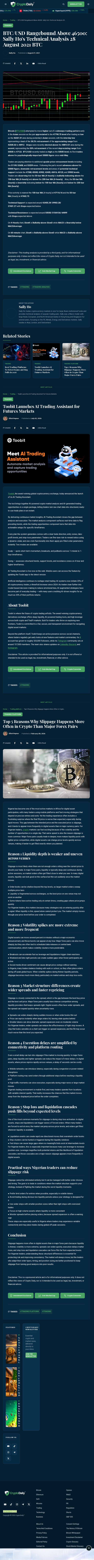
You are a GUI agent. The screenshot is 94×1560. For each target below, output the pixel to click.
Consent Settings (72, 1524)
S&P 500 (69, 1517)
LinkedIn (64, 644)
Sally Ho (25, 306)
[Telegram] (14, 1452)
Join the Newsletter (31, 1355)
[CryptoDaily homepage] (23, 4)
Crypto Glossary (72, 1542)
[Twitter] (8, 1458)
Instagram (12, 648)
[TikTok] (14, 1446)
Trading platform (15, 709)
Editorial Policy (41, 1542)
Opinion (69, 1490)
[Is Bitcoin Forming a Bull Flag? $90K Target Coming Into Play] (11, 1382)
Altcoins (39, 1503)
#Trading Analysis (41, 287)
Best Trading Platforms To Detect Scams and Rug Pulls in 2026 (16, 370)
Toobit (11, 493)
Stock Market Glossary (74, 1546)
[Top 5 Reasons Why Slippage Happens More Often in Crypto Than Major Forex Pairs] (76, 351)
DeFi (38, 1499)
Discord (72, 644)
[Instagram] (8, 1452)
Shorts (68, 1512)
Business (39, 1517)
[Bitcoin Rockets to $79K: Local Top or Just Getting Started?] (11, 1413)
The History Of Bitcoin (74, 1528)
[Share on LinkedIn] (27, 63)
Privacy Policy (41, 1533)
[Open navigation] (5, 4)
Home (5, 20)
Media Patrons (41, 1537)
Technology (40, 1512)
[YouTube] (8, 1446)
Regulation (70, 1508)
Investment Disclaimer (74, 1537)
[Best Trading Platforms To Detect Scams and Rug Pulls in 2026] (16, 351)
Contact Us (40, 1546)
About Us (39, 1524)
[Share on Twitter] (21, 63)
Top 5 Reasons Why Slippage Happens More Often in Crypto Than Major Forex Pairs (75, 371)
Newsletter (76, 4)
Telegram (62, 641)
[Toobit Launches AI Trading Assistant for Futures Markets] (46, 351)
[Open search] (63, 4)
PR (67, 1503)
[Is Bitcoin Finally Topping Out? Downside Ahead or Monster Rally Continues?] (11, 1349)
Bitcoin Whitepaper (73, 1533)
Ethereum (39, 1495)
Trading (12, 20)
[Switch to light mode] (88, 4)
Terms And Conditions (44, 1528)
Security (69, 1499)
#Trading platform (29, 1311)
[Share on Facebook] (14, 63)
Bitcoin (38, 1490)
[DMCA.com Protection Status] (10, 1511)
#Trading (24, 287)
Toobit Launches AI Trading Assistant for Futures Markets (44, 370)
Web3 (68, 1495)
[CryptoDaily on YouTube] (33, 63)
